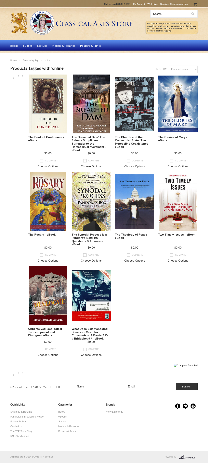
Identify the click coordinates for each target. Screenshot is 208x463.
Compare (50, 160)
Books (14, 45)
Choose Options (48, 166)
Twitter (185, 406)
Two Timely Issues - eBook (176, 234)
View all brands (114, 411)
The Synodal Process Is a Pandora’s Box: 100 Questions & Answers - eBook (89, 239)
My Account (139, 4)
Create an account (179, 4)
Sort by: (161, 69)
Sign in (163, 4)
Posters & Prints (90, 45)
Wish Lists (152, 4)
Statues (42, 45)
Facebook (177, 406)
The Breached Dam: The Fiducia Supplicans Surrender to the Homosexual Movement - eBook (89, 143)
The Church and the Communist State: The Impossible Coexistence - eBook (132, 141)
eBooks (27, 45)
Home (13, 60)
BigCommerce (188, 457)
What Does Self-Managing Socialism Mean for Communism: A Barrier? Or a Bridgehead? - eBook (90, 333)
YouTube (193, 406)
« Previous (13, 78)
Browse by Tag (31, 60)
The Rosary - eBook (42, 234)
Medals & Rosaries (63, 45)
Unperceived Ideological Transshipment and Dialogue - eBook (45, 332)
